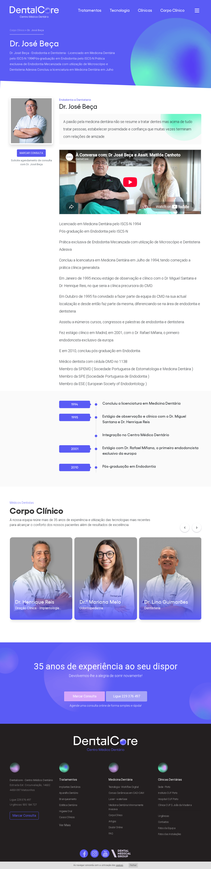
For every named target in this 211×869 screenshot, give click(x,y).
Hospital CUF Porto (168, 799)
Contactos (163, 821)
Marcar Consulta (31, 153)
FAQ (111, 833)
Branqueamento (67, 799)
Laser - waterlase (118, 799)
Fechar (133, 865)
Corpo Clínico (172, 10)
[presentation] (184, 527)
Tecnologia (120, 10)
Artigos (112, 821)
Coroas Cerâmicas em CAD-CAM (126, 792)
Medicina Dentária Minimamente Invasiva (126, 807)
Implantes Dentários (70, 786)
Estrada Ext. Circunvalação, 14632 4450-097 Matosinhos (31, 792)
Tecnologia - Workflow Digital (124, 786)
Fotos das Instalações (169, 834)
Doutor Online (115, 827)
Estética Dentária (68, 805)
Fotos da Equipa (166, 828)
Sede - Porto (164, 786)
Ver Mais (65, 825)
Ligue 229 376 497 (126, 696)
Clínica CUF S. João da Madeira (175, 805)
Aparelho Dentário (68, 792)
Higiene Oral (65, 811)
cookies (119, 865)
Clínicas (145, 10)
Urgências (163, 815)
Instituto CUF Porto (167, 792)
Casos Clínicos (67, 817)
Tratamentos (89, 10)
